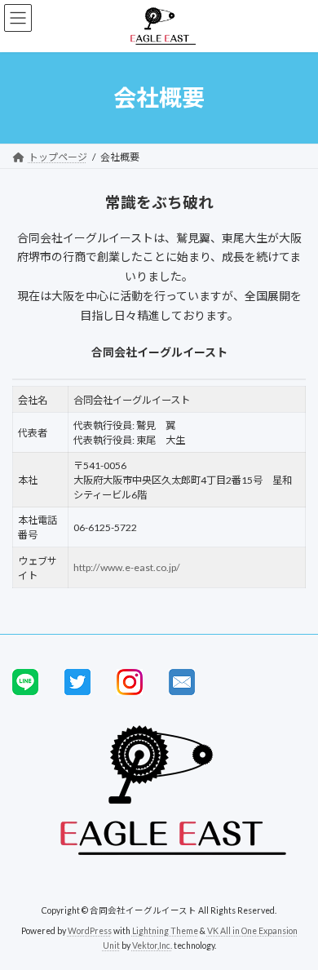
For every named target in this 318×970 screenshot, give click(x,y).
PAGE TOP (294, 923)
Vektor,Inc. (152, 945)
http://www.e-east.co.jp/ (126, 567)
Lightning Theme (165, 931)
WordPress (90, 931)
